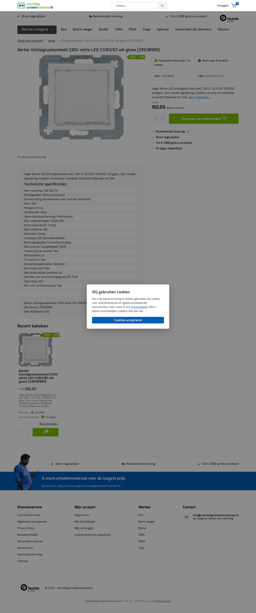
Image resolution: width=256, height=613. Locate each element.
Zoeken (162, 5)
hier (141, 311)
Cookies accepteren (128, 320)
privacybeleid (139, 307)
